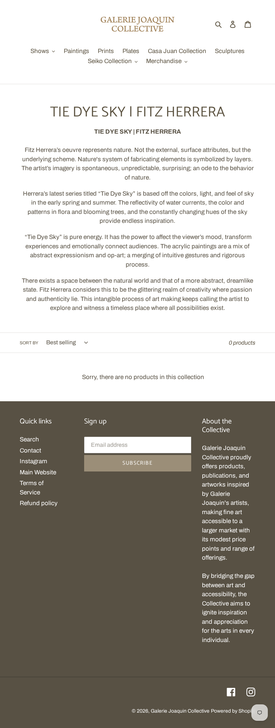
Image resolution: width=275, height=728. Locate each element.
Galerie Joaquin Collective (180, 711)
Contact (30, 450)
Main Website (38, 472)
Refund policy (39, 503)
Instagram (33, 461)
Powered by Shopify (233, 711)
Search (29, 439)
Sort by (29, 342)
